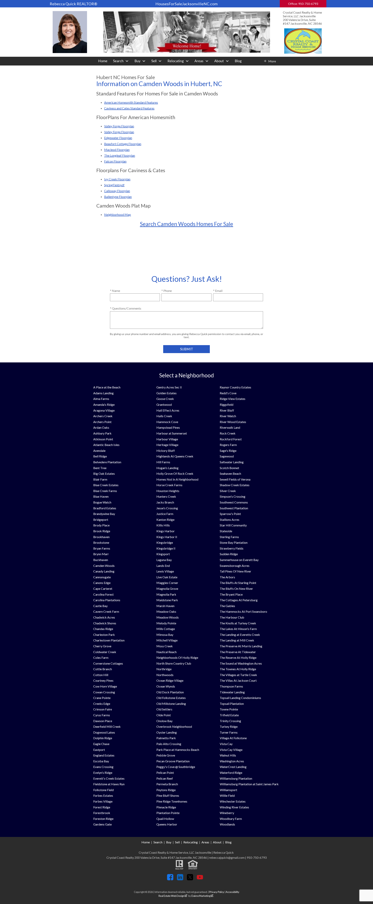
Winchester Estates (233, 801)
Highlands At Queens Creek (174, 456)
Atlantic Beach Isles (106, 445)
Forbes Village (102, 801)
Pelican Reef (164, 778)
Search (157, 842)
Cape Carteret (102, 588)
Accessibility (232, 892)
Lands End (163, 565)
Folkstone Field (103, 790)
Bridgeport (100, 519)
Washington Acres (232, 761)
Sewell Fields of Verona (235, 479)
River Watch (228, 416)
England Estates (103, 755)
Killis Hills (163, 525)
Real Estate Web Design (172, 895)
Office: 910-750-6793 (303, 3)
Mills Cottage (165, 629)
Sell (177, 842)
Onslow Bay (164, 721)
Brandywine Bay (104, 514)
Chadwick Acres (104, 617)
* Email (217, 290)
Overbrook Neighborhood (174, 726)
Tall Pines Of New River (235, 571)
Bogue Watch (102, 502)
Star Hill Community (233, 525)
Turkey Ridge (229, 726)
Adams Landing (103, 393)
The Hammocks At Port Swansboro (243, 611)
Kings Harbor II (166, 537)
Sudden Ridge (229, 554)
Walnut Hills (228, 755)
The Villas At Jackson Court (238, 680)
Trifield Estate (229, 715)
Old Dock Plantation (170, 692)
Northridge (164, 669)
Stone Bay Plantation (234, 542)
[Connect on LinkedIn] (180, 879)
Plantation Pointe (168, 813)
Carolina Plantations (106, 600)
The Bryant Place (231, 594)
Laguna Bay (164, 560)
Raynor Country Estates (235, 387)
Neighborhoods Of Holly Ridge (177, 657)
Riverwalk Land (230, 427)
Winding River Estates (234, 807)
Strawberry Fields (231, 548)
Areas (205, 842)
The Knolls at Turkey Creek (238, 623)
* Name (115, 290)
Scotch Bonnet (229, 468)
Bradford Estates (104, 508)
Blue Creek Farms (105, 491)
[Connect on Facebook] (170, 879)
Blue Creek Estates (106, 485)
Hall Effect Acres (167, 410)
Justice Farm (164, 514)
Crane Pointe (102, 698)
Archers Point (102, 422)
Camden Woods (104, 565)
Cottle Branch (102, 669)
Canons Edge (102, 583)
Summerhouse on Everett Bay (239, 560)
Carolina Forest (103, 594)
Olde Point (163, 715)
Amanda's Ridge (104, 404)
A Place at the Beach (106, 387)
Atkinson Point (103, 439)
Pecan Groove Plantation (173, 761)
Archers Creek (102, 416)
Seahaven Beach (230, 473)
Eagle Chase (101, 744)
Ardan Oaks (101, 427)
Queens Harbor (166, 824)
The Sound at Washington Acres (241, 663)
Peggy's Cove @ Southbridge (175, 767)
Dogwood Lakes (104, 732)
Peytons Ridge (166, 790)
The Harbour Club (232, 617)
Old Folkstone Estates (171, 698)
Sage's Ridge (228, 450)
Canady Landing (103, 571)
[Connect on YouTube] (200, 879)
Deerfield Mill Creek (107, 726)
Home (102, 61)
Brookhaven (101, 537)
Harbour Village (167, 439)
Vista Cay (226, 744)
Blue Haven (101, 496)
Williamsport (228, 790)
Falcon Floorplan (115, 161)
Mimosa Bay (164, 634)
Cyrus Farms (101, 715)
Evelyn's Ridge (102, 772)
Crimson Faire (102, 709)
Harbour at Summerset (171, 433)
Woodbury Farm (231, 818)
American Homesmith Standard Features (131, 102)
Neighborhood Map (117, 214)
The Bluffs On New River (236, 588)
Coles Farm (100, 657)
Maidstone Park (167, 600)
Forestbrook (101, 813)
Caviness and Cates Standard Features (129, 108)
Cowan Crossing (104, 692)
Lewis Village (165, 571)
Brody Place (101, 525)
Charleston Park (104, 634)
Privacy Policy (216, 892)
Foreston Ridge (103, 818)
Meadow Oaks (166, 611)
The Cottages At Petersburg (239, 600)
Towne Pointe (229, 709)
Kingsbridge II (165, 548)
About (217, 842)
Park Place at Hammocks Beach (177, 749)
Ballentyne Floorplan (118, 196)
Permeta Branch (167, 784)
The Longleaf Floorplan (119, 155)
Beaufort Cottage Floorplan (122, 144)
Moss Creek (164, 646)
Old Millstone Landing (171, 703)
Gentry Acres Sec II (169, 387)
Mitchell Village (167, 640)
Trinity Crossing (230, 721)
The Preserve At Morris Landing (241, 646)
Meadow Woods (167, 617)
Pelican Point (165, 772)
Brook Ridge (101, 531)
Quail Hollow (165, 818)
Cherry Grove (102, 646)
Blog (238, 61)
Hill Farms (163, 462)
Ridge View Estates (232, 399)
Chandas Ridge (103, 629)
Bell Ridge (100, 456)
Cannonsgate (102, 577)
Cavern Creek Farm (106, 611)
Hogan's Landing (167, 468)
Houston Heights (167, 491)
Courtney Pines (103, 680)
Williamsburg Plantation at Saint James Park (249, 784)
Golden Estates (166, 393)
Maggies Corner (167, 583)
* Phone (166, 290)
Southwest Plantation (234, 508)
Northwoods (164, 675)
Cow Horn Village (105, 686)
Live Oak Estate (166, 577)
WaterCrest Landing (233, 767)
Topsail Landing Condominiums (240, 698)
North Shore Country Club (173, 663)
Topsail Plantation (232, 703)
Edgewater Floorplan (118, 138)
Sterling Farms (229, 537)
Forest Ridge (101, 807)
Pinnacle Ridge (166, 807)
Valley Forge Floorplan (119, 126)
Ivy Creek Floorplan (117, 179)
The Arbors (227, 577)
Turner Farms (229, 732)
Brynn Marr (101, 554)
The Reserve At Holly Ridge (238, 657)
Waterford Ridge (231, 772)
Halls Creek (164, 416)
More (272, 61)
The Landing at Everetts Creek (240, 634)
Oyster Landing (166, 732)
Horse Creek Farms (169, 485)
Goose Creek (165, 399)
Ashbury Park (102, 433)
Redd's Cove (228, 393)
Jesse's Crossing (167, 508)
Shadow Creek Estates (234, 485)
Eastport (99, 749)
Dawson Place (102, 721)
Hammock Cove (167, 422)
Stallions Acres (229, 519)
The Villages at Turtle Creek (238, 675)
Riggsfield (226, 404)
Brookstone (101, 542)
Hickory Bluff (165, 450)
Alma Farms (101, 399)
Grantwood (164, 404)
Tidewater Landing (232, 692)
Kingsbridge (164, 542)
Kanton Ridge (165, 519)
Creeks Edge (101, 703)
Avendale (99, 450)
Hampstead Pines (168, 427)
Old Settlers (164, 709)
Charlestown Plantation (109, 640)
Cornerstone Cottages (108, 663)
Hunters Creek (166, 496)
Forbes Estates (103, 795)
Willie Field (227, 795)
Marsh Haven (165, 606)
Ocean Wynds (165, 686)
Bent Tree (99, 468)
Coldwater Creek (104, 652)
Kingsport (163, 554)
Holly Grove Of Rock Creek (174, 473)
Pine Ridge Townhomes (171, 801)
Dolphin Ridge (102, 738)
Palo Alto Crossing (168, 744)
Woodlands (227, 824)
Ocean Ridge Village (169, 680)
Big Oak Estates (104, 473)
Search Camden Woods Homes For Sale (186, 224)
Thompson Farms (231, 686)
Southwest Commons (234, 502)
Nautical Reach (166, 652)
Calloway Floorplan (117, 191)
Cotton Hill (100, 675)
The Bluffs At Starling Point (238, 583)
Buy (168, 842)
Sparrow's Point (230, 514)
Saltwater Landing (232, 462)
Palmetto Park (166, 738)
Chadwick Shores (104, 623)
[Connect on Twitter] (190, 879)
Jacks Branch (165, 502)
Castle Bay (100, 606)
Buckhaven (100, 560)
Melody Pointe (166, 623)
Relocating (190, 842)
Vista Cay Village (231, 749)
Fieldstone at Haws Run (109, 784)
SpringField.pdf (114, 185)
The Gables (227, 606)
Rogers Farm (228, 445)
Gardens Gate (102, 824)
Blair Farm (100, 479)
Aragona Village (104, 410)
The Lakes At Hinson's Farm (238, 629)
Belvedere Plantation (107, 462)
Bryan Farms (101, 548)
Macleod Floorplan (117, 149)
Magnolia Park (166, 594)
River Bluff (227, 410)
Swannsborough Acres (234, 565)
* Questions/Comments (125, 308)
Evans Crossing (103, 767)
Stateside (226, 531)
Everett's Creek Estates (109, 778)
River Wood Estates (233, 422)
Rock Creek (227, 433)
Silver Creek (228, 491)
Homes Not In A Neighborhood (177, 479)
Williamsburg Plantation (236, 778)
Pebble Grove (165, 755)
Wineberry (227, 813)
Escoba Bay (101, 761)
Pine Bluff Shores (167, 795)
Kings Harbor (165, 531)
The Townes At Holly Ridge (238, 669)
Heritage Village (167, 445)
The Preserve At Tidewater (238, 652)
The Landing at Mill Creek (237, 640)
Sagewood (227, 456)
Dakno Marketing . (202, 895)
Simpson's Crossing (232, 496)
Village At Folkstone (233, 738)
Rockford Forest (231, 439)
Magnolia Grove (167, 588)
